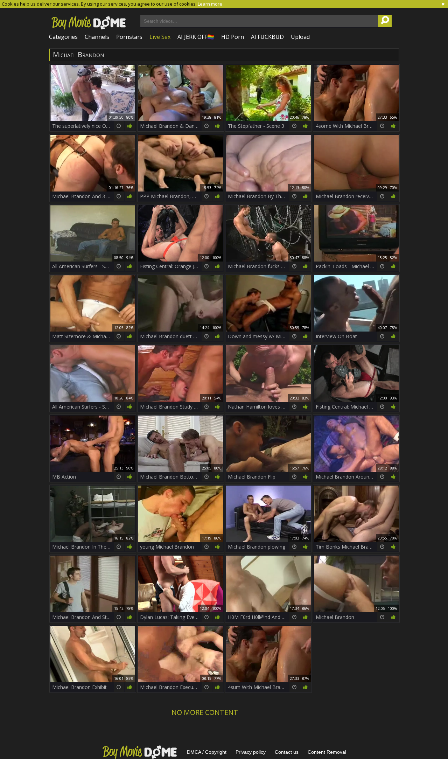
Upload (300, 37)
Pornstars (129, 37)
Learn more (210, 4)
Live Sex (159, 37)
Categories (63, 37)
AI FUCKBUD (267, 37)
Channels (97, 37)
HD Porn (232, 37)
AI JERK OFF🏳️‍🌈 (195, 37)
